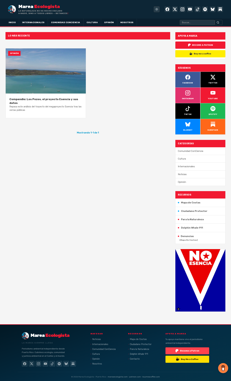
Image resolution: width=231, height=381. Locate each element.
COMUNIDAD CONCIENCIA (65, 22)
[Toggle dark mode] (157, 9)
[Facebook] (167, 9)
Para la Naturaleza (192, 219)
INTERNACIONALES (33, 22)
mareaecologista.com (118, 377)
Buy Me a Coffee (189, 359)
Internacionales (186, 166)
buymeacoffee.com (151, 377)
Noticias (182, 174)
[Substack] (220, 9)
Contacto (135, 359)
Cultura (182, 158)
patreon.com (135, 377)
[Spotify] (205, 9)
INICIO (12, 22)
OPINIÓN (109, 22)
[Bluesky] (212, 9)
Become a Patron (189, 350)
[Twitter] (175, 9)
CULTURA (92, 22)
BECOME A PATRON (202, 45)
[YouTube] (190, 9)
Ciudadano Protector (194, 211)
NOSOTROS (127, 22)
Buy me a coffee (202, 53)
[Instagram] (182, 9)
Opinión (182, 182)
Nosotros (97, 363)
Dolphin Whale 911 (192, 227)
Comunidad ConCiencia (190, 151)
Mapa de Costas (190, 202)
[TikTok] (197, 9)
